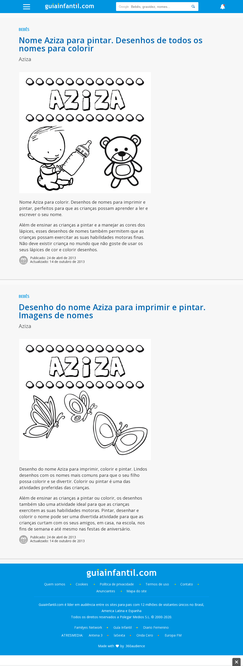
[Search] (193, 6)
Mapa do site (136, 591)
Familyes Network (88, 627)
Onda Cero (144, 635)
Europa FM (173, 635)
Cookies (82, 584)
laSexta (119, 635)
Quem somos (54, 584)
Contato (186, 584)
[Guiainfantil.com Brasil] (69, 8)
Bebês (24, 29)
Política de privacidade (117, 584)
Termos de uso (157, 584)
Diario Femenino (156, 627)
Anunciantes (105, 591)
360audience (135, 646)
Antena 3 (96, 635)
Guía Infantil (122, 627)
